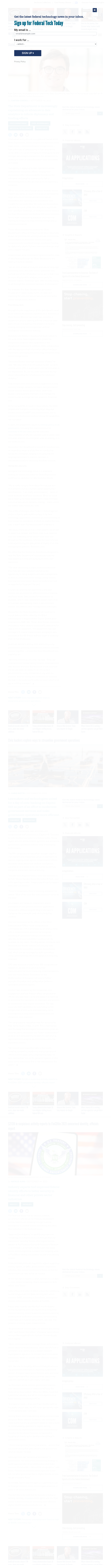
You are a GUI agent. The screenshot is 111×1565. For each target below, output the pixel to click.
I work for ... (21, 40)
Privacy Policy (20, 61)
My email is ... (22, 30)
